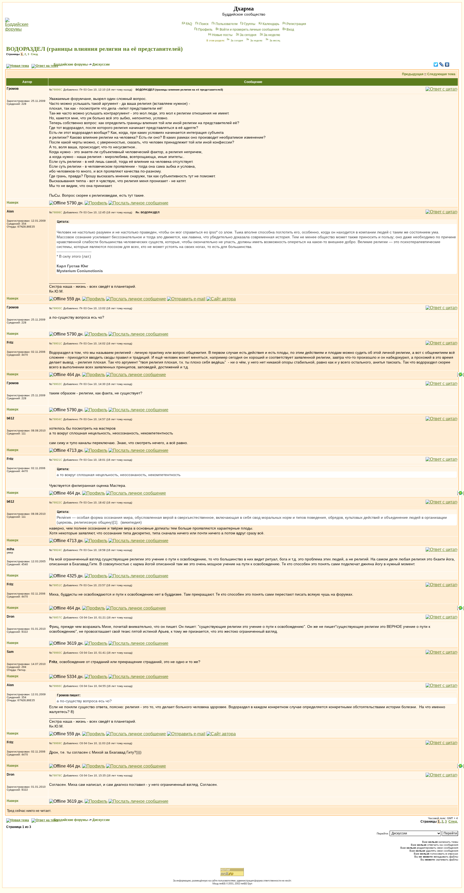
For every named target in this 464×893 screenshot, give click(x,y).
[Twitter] (436, 64)
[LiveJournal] (441, 64)
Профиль (205, 29)
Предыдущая (412, 74)
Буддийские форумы (71, 64)
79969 (56, 743)
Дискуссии (101, 64)
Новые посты (222, 35)
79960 (56, 652)
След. (34, 54)
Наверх (13, 202)
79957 (56, 617)
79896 (56, 89)
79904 (56, 419)
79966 (56, 686)
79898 (56, 212)
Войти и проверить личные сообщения (249, 29)
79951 (56, 585)
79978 (56, 775)
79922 (56, 502)
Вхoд (290, 29)
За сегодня (248, 35)
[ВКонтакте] (447, 64)
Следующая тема (441, 74)
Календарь (271, 24)
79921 (56, 459)
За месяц (275, 40)
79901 (56, 343)
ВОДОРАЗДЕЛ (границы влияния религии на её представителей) (94, 48)
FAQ (189, 24)
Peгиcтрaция (296, 24)
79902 (56, 384)
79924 (56, 550)
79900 (56, 308)
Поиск (203, 24)
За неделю (272, 35)
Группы (249, 24)
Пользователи (227, 24)
